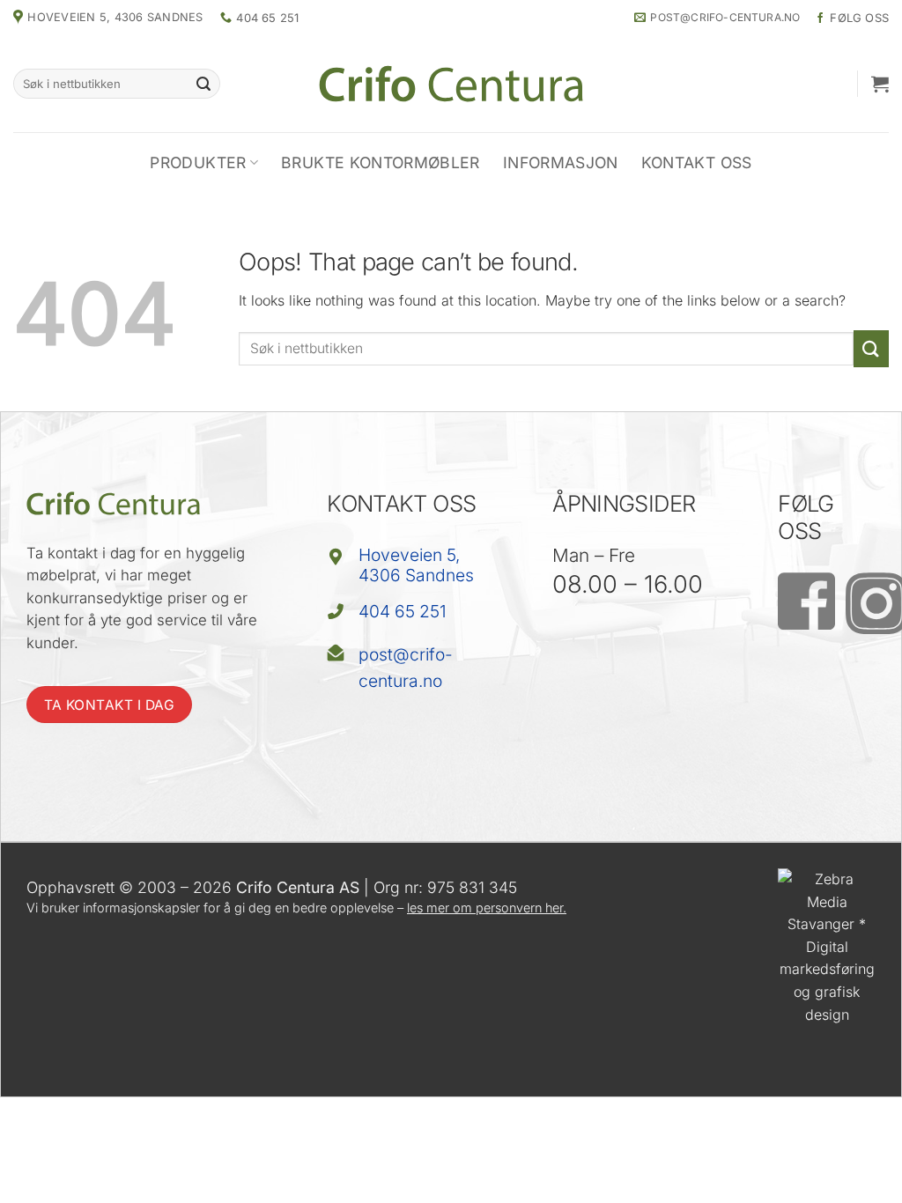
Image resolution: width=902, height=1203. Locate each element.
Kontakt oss (696, 162)
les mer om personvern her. (486, 907)
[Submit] (204, 84)
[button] (880, 83)
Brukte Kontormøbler (380, 162)
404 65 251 (403, 611)
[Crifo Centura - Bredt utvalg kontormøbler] (451, 83)
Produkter (198, 162)
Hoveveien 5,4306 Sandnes (416, 565)
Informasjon (560, 162)
